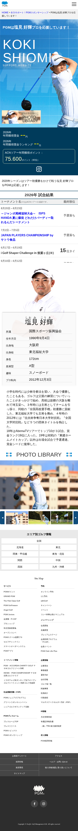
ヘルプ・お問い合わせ (59, 762)
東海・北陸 (58, 553)
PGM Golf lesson (11, 605)
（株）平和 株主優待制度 (51, 726)
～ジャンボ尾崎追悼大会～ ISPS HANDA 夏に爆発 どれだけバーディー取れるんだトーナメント (27, 218)
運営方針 (44, 675)
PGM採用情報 (46, 741)
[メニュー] (74, 4)
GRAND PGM (9, 596)
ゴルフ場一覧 (46, 684)
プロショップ (9, 624)
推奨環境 (19, 768)
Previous (17, 484)
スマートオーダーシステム (14, 646)
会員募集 (44, 626)
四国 (20, 566)
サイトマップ (19, 773)
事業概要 (44, 670)
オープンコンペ (10, 633)
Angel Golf (8, 610)
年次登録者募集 (10, 628)
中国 (58, 560)
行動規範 (44, 698)
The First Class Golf (12, 601)
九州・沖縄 (58, 566)
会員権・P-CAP (10, 619)
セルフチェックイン (12, 642)
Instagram (39, 169)
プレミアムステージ (49, 635)
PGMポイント (9, 592)
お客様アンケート (19, 756)
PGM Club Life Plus (49, 651)
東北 (58, 547)
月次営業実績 (46, 717)
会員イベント (46, 647)
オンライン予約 (47, 592)
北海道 (20, 547)
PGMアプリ (8, 651)
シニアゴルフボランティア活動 (16, 707)
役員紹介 (44, 693)
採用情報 (19, 762)
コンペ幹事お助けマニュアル (52, 614)
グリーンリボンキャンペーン (15, 702)
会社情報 (44, 679)
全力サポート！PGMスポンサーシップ (29, 12)
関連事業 (44, 689)
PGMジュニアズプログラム (15, 698)
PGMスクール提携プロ (13, 637)
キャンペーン (46, 605)
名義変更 (44, 630)
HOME (5, 12)
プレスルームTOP (11, 722)
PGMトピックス (10, 731)
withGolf (44, 601)
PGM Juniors (9, 614)
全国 (39, 541)
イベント (44, 610)
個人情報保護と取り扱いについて (58, 768)
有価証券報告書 (47, 722)
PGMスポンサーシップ (13, 735)
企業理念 (44, 666)
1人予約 (44, 596)
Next (75, 517)
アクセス (58, 756)
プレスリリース (10, 726)
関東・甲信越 (20, 553)
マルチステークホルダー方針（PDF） (56, 702)
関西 (20, 560)
